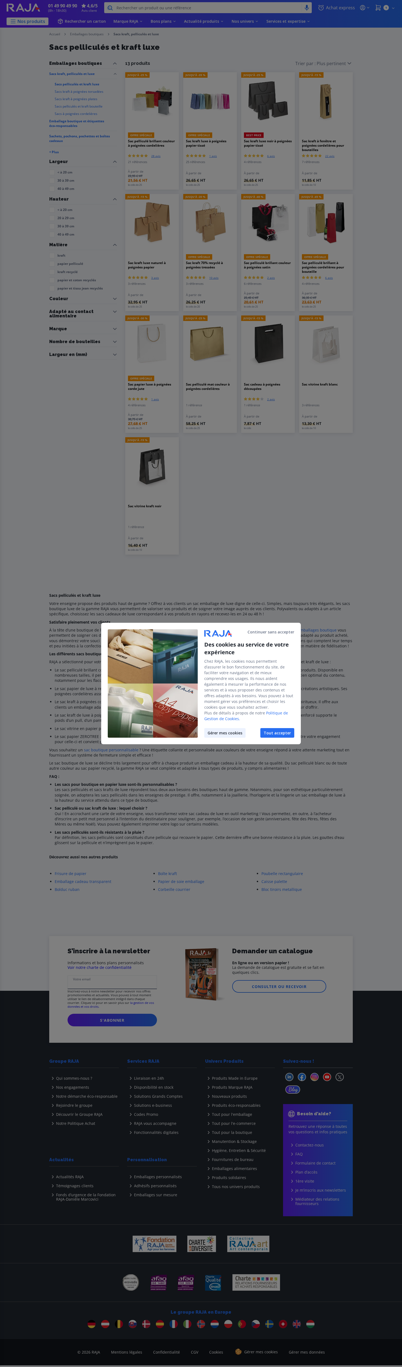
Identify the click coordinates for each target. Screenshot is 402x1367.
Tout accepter (277, 732)
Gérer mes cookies (225, 732)
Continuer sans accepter (270, 632)
